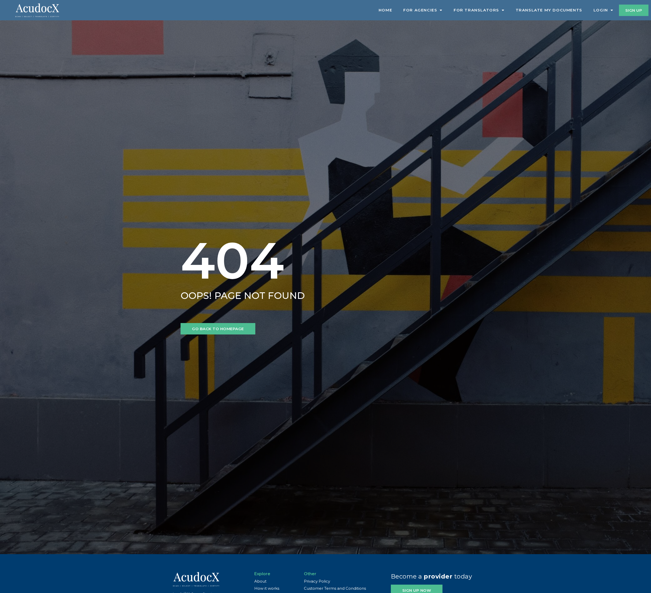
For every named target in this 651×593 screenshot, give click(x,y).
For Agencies (420, 10)
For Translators (476, 10)
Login (601, 10)
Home (385, 10)
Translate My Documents (549, 10)
